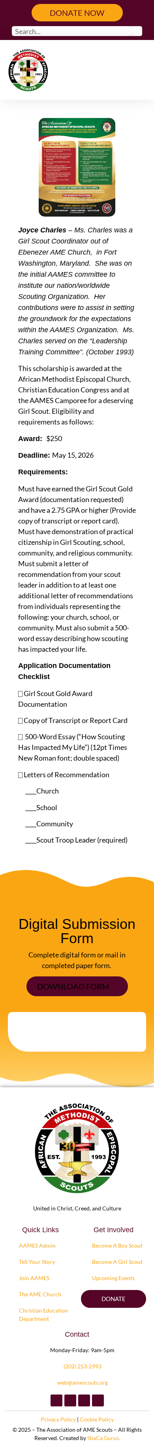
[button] (136, 69)
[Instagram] (84, 1400)
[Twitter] (70, 1400)
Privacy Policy (58, 1419)
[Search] (137, 31)
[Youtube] (98, 1400)
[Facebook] (56, 1400)
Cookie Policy (97, 1419)
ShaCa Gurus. (103, 1438)
